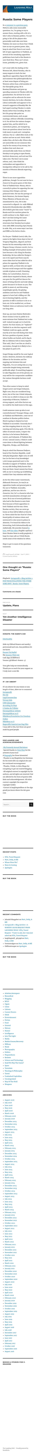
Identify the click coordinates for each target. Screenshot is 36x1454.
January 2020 (10, 1301)
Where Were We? (11, 862)
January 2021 (9, 1268)
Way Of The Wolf (11, 1082)
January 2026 (10, 1119)
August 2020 (9, 1282)
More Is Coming (11, 865)
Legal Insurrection (10, 697)
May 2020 (8, 1290)
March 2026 (9, 1113)
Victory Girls (7, 700)
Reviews (8, 1057)
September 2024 (11, 1161)
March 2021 (9, 1263)
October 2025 (10, 1127)
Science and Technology (14, 1060)
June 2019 (8, 1319)
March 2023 (9, 1210)
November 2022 (11, 1220)
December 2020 (11, 1271)
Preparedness (10, 1055)
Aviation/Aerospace (12, 993)
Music (7, 1047)
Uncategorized (10, 1079)
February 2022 (10, 1244)
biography (8, 755)
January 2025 (10, 1151)
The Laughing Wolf (8, 1448)
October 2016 (10, 1346)
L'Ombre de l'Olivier (10, 708)
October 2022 (10, 1223)
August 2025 (9, 1132)
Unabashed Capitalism (13, 1076)
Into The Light (10, 1036)
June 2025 (8, 1137)
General (8, 1025)
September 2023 (11, 1194)
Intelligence (9, 1033)
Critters (7, 1009)
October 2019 (10, 1309)
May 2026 (8, 1108)
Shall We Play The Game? (14, 1063)
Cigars (7, 1004)
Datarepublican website (12, 711)
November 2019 (11, 1306)
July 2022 (8, 1231)
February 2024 (10, 1180)
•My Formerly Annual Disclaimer (15, 747)
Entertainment (10, 1017)
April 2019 (8, 1325)
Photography (10, 1049)
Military (8, 1044)
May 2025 (8, 1140)
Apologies (8, 868)
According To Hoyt (10, 705)
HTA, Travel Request (12, 857)
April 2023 (8, 1207)
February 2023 (10, 1212)
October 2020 (10, 1276)
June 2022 (8, 1234)
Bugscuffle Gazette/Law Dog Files (15, 724)
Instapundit (7, 692)
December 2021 (10, 1250)
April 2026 (9, 1111)
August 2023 (9, 1196)
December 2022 (11, 1218)
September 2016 (11, 1349)
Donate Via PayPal (10, 652)
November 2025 (11, 1124)
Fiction (7, 1020)
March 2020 (9, 1295)
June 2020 (8, 1287)
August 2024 (9, 1164)
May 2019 (8, 1322)
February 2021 (10, 1266)
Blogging (8, 999)
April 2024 (9, 1175)
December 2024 (11, 1153)
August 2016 (9, 1351)
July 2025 (8, 1135)
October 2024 (10, 1159)
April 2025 (9, 1143)
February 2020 (10, 1298)
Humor (7, 1031)
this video (14, 531)
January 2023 (10, 1215)
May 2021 (8, 1258)
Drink (7, 1015)
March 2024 (9, 1178)
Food (7, 1023)
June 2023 (8, 1202)
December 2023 (11, 1186)
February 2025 (10, 1148)
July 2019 (8, 1317)
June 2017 (8, 1338)
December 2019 (10, 1303)
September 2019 (11, 1311)
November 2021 (11, 1252)
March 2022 (9, 1242)
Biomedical (9, 996)
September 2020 (11, 1279)
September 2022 (11, 1226)
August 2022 (9, 1228)
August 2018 (9, 1327)
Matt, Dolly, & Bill (11, 860)
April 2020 (9, 1293)
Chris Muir (21, 750)
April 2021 (8, 1260)
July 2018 (8, 1330)
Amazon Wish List (12, 655)
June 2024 (8, 1169)
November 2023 (11, 1188)
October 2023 (10, 1191)
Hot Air (5, 695)
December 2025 (11, 1121)
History (7, 1028)
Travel (7, 1074)
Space (7, 1065)
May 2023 (8, 1204)
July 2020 (8, 1285)
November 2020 (11, 1274)
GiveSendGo (7, 639)
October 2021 (10, 1255)
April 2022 (9, 1239)
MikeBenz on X (8, 722)
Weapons (8, 1084)
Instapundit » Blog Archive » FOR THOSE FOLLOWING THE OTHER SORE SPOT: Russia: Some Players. (18, 581)
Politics (15, 556)
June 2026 (8, 1105)
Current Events (7, 556)
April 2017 (8, 1341)
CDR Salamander (9, 703)
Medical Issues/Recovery (14, 1041)
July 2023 (8, 1199)
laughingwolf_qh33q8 (12, 554)
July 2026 (8, 1103)
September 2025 (11, 1129)
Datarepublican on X (10, 713)
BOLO (7, 1001)
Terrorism (8, 1068)
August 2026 (9, 1100)
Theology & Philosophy (13, 1071)
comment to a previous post (16, 25)
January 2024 (10, 1183)
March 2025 (9, 1145)
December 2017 (10, 1333)
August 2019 (9, 1314)
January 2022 (10, 1247)
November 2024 (11, 1156)
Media (7, 1039)
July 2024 (8, 1167)
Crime (7, 1007)
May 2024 (8, 1172)
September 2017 (11, 1335)
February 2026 (10, 1116)
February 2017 (10, 1343)
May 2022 (8, 1236)
